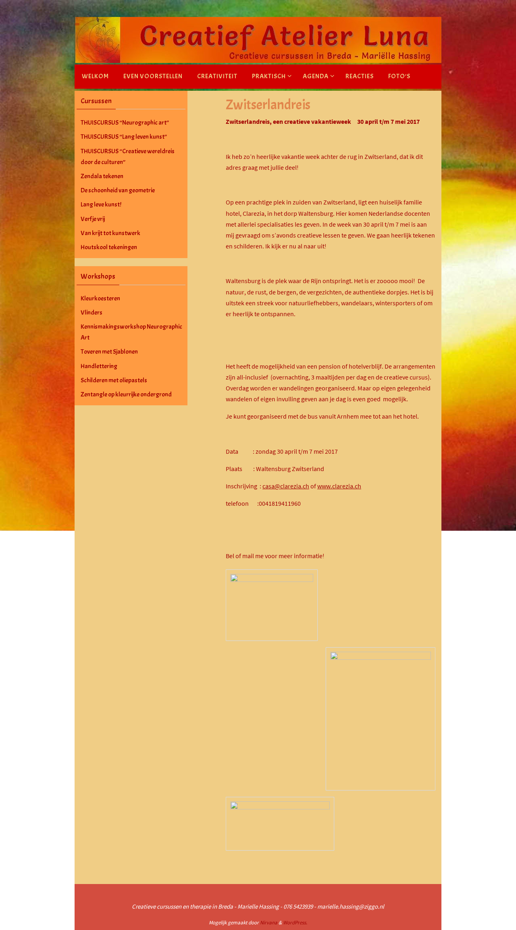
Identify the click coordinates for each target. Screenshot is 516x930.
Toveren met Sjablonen (109, 352)
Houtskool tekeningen (109, 247)
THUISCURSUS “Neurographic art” (125, 123)
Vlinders (91, 313)
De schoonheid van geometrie (118, 190)
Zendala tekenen (102, 176)
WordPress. (295, 922)
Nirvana (268, 922)
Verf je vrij (93, 219)
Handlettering (99, 366)
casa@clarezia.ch (285, 486)
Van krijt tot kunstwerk (110, 233)
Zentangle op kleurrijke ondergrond (126, 394)
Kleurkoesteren (100, 298)
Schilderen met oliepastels (114, 380)
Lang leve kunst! (101, 204)
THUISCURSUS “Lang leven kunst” (124, 137)
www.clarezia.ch (339, 486)
